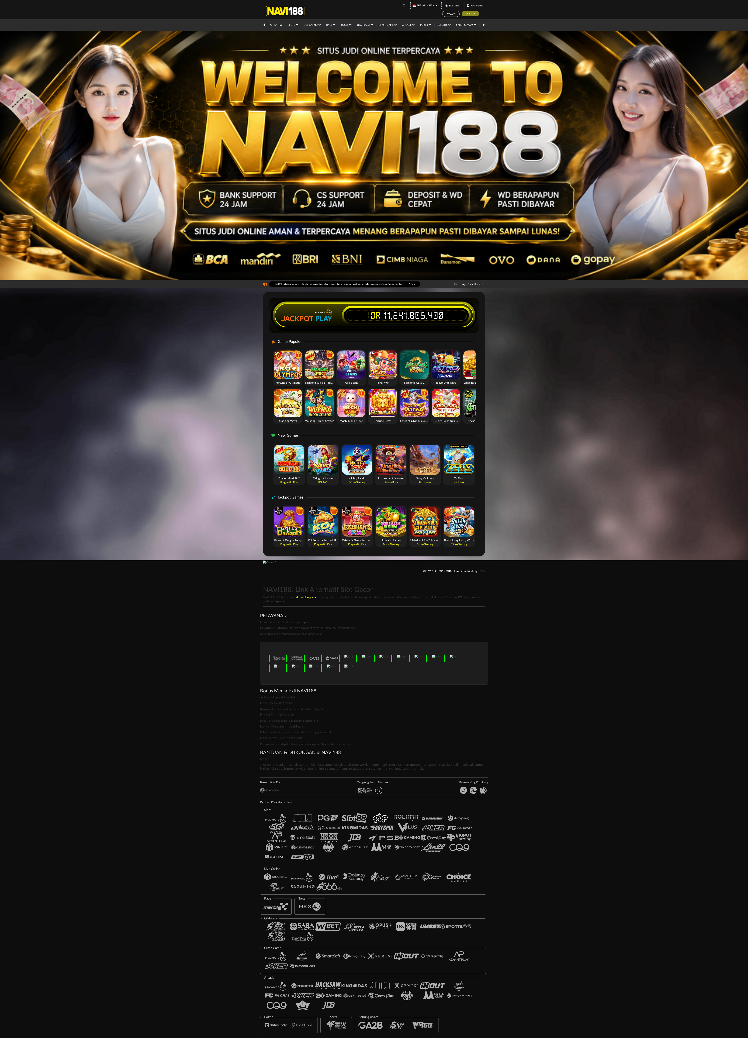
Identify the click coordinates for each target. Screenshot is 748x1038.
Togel (345, 25)
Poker (424, 25)
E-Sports (442, 25)
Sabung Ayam (465, 25)
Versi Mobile (476, 5)
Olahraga (363, 25)
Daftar (470, 13)
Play (323, 318)
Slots (292, 25)
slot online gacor (306, 597)
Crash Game (386, 25)
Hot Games (275, 25)
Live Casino (311, 25)
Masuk (451, 14)
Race (329, 25)
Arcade (407, 25)
